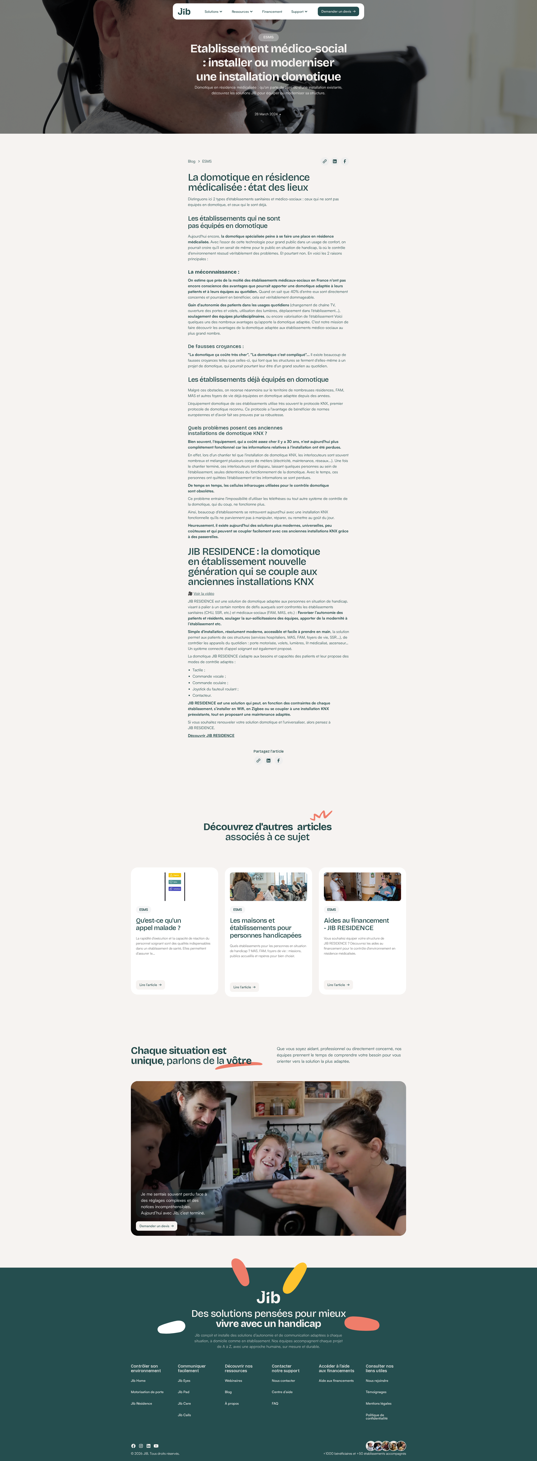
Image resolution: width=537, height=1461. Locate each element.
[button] (213, 11)
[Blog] (228, 1392)
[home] (184, 11)
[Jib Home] (138, 1380)
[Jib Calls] (184, 1415)
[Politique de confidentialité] (386, 1416)
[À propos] (232, 1403)
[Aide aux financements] (336, 1380)
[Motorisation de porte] (147, 1392)
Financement (272, 11)
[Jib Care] (184, 1403)
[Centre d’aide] (282, 1392)
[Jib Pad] (183, 1392)
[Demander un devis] (338, 11)
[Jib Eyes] (184, 1380)
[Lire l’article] (150, 985)
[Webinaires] (233, 1380)
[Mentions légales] (378, 1403)
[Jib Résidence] (141, 1403)
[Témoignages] (376, 1392)
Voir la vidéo (204, 593)
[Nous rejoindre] (377, 1380)
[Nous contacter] (283, 1380)
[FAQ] (275, 1403)
